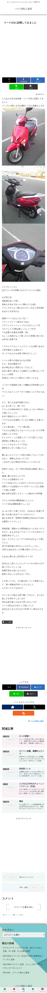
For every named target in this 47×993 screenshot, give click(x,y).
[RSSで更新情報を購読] (23, 713)
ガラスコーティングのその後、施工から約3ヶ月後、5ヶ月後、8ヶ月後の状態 (22, 949)
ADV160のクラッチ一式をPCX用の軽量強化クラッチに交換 (23, 958)
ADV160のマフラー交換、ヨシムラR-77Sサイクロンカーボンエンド (23, 966)
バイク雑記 (8, 622)
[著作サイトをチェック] (12, 707)
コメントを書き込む (23, 907)
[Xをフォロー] (34, 707)
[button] (31, 87)
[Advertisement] (23, 50)
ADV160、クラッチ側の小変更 (16, 973)
